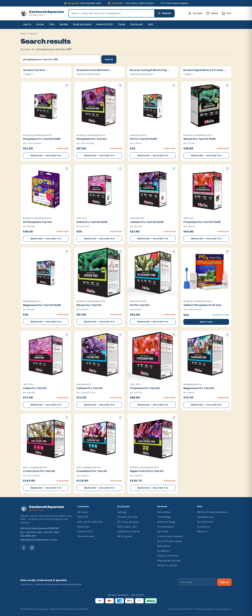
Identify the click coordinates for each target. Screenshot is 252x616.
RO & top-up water (128, 521)
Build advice (164, 546)
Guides (63, 24)
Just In (27, 24)
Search (109, 59)
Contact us (203, 526)
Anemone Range (166, 521)
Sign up (224, 582)
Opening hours (205, 516)
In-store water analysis (170, 536)
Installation (163, 550)
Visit (150, 24)
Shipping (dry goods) (169, 560)
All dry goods (124, 536)
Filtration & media (127, 516)
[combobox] (111, 13)
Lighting (121, 512)
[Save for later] (66, 85)
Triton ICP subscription (169, 541)
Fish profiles (163, 512)
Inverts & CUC (104, 24)
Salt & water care (127, 526)
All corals (82, 512)
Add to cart (206, 322)
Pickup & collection (168, 555)
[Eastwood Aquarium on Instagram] (32, 547)
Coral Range (164, 516)
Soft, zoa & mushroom (90, 521)
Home (23, 33)
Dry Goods (136, 24)
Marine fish (83, 526)
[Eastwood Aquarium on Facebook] (23, 547)
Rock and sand (85, 536)
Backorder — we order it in (46, 155)
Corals (40, 24)
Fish (51, 24)
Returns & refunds (167, 565)
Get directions (205, 521)
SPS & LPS (82, 516)
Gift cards (162, 531)
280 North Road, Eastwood (212, 512)
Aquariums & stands (128, 531)
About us (202, 531)
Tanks (121, 24)
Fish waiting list (165, 526)
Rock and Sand (82, 24)
